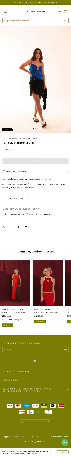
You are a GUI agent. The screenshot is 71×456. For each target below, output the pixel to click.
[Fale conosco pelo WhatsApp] (65, 442)
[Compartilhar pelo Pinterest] (25, 227)
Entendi (63, 452)
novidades (13, 138)
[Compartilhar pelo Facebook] (11, 227)
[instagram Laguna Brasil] (34, 361)
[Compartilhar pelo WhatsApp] (3, 227)
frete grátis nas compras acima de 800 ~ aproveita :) (35, 2)
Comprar (7, 325)
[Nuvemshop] (35, 442)
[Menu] (5, 11)
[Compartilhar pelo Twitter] (18, 227)
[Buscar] (65, 21)
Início (4, 138)
